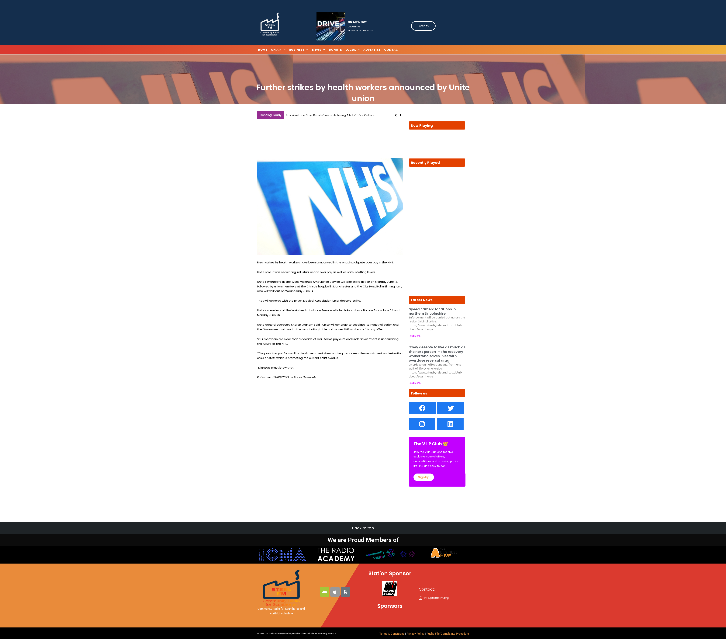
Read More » (415, 336)
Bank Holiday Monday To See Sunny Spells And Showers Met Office (332, 115)
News (316, 50)
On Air (276, 50)
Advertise (371, 50)
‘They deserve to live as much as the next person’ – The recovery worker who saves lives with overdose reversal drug (437, 354)
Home (262, 50)
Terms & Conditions (391, 633)
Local (351, 50)
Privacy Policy (416, 633)
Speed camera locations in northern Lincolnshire (432, 311)
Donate (335, 50)
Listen (422, 26)
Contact (392, 50)
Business (297, 50)
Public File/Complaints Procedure (448, 633)
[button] (400, 115)
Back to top (363, 528)
